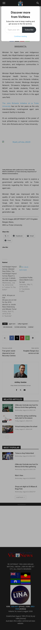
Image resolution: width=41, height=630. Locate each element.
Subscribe (29, 30)
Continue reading (20, 36)
